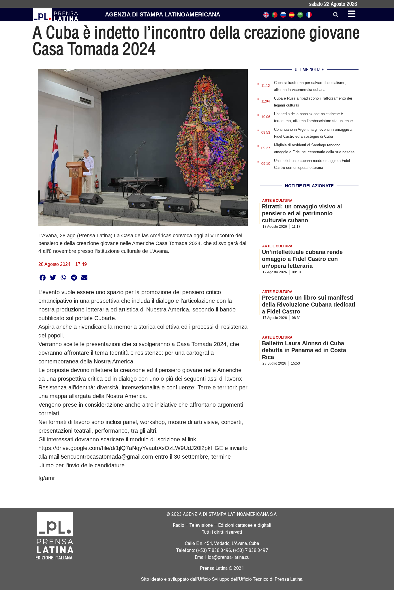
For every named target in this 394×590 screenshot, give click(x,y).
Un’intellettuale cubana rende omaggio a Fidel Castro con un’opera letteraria (302, 259)
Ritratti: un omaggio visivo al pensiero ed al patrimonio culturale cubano (302, 213)
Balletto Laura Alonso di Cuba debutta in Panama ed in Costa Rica (304, 350)
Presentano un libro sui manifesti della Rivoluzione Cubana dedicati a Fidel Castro (308, 304)
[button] (335, 14)
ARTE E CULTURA (277, 201)
